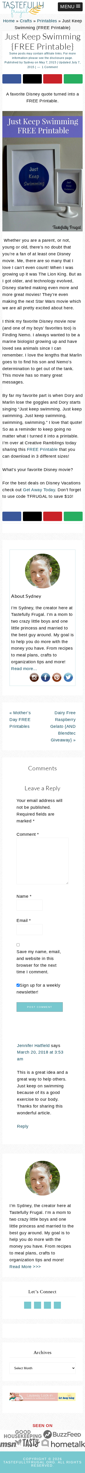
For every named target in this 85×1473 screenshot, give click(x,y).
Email (24, 920)
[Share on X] (32, 79)
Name (24, 896)
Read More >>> (25, 1266)
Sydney (29, 62)
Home (9, 21)
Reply (23, 1126)
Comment (28, 834)
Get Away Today (39, 489)
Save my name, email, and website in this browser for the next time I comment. (39, 961)
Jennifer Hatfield (33, 1045)
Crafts (26, 21)
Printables (47, 21)
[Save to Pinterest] (52, 79)
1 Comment (50, 67)
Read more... (24, 668)
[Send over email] (73, 79)
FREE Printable (42, 449)
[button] (70, 6)
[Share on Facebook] (11, 79)
